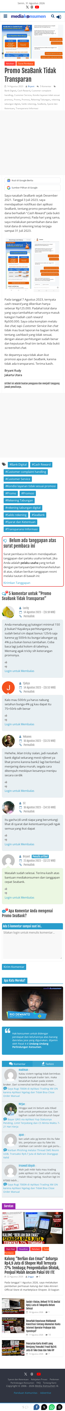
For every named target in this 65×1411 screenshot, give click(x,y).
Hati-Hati (10, 1249)
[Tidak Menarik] (7, 667)
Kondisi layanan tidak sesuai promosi (31, 486)
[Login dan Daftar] (58, 17)
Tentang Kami (49, 1382)
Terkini (50, 1064)
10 (49, 1334)
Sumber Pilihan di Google (24, 187)
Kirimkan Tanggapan (16, 583)
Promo (17, 99)
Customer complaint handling (26, 472)
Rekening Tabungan (40, 99)
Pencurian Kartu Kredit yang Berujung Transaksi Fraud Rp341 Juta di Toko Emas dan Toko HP (41, 1347)
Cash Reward (24, 90)
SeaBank (41, 103)
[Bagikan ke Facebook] (37, 1407)
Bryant (31, 86)
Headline (23, 1249)
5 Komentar (45, 86)
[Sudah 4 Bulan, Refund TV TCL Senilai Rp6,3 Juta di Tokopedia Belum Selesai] (13, 1300)
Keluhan (10, 63)
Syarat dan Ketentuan (21, 522)
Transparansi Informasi (27, 108)
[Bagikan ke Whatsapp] (52, 1407)
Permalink (29, 616)
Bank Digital (10, 90)
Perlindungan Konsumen (22, 1382)
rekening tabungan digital (24, 508)
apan (21, 1134)
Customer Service (22, 95)
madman (23, 1069)
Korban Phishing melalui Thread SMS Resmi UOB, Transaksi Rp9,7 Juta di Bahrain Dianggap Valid (31, 1154)
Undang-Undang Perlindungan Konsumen (30, 1045)
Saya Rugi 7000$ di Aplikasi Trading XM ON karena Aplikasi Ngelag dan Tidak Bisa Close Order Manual (30, 1092)
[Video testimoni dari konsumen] (32, 1003)
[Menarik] (7, 662)
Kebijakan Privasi (39, 1379)
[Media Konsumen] (28, 16)
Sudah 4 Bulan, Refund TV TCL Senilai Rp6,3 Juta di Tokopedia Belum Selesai (43, 1305)
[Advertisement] (32, 142)
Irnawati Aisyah (27, 1165)
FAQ (39, 1382)
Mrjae (22, 1104)
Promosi (26, 99)
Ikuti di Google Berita (22, 180)
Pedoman (54, 1379)
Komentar (19, 1064)
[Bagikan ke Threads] (59, 1407)
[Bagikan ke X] (44, 1407)
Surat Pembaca (25, 63)
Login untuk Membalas (19, 671)
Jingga (31, 1276)
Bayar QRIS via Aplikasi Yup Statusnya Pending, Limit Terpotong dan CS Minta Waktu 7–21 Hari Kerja (31, 1123)
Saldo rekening (28, 103)
